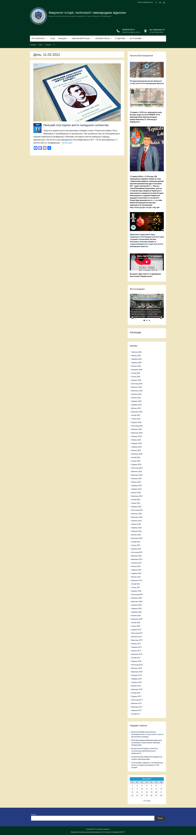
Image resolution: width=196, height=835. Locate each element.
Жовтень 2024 (136, 429)
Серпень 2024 (136, 436)
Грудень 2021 (136, 549)
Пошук (33, 814)
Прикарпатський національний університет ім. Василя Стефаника (95, 832)
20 (156, 792)
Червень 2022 (136, 528)
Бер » (149, 801)
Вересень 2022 (136, 517)
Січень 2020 (135, 626)
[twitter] (160, 2)
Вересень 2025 (136, 391)
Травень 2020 (136, 612)
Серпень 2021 (136, 563)
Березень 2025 (136, 412)
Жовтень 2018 (136, 668)
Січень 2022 (135, 545)
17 (142, 792)
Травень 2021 (136, 573)
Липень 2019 (136, 644)
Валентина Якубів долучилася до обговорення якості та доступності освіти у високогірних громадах (147, 734)
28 (161, 795)
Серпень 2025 (136, 394)
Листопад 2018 (137, 665)
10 (142, 789)
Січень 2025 (135, 419)
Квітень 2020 (136, 615)
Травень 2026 (136, 362)
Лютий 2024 (135, 457)
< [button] (132, 317)
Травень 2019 (136, 647)
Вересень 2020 (136, 601)
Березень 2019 (136, 654)
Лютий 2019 (135, 658)
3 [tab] (149, 320)
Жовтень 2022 (136, 514)
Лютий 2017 (135, 714)
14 (161, 789)
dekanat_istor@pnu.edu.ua (131, 32)
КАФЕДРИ (62, 39)
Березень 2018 (136, 689)
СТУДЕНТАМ (120, 39)
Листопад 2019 (137, 633)
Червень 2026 (136, 359)
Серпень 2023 (136, 478)
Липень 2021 (136, 566)
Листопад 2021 (137, 552)
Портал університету (145, 2)
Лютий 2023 (135, 500)
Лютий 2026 (135, 373)
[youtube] (164, 2)
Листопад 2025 (137, 384)
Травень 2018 (136, 682)
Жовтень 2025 (136, 387)
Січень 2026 (135, 377)
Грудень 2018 (136, 661)
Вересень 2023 (136, 475)
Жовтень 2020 (136, 598)
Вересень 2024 (136, 433)
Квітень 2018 (136, 686)
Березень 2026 (136, 370)
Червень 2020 (136, 608)
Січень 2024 (135, 461)
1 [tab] (144, 320)
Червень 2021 (136, 570)
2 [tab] (146, 320)
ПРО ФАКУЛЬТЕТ (38, 39)
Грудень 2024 (136, 422)
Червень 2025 (136, 401)
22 (132, 795)
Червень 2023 (136, 485)
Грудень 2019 (136, 630)
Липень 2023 (136, 482)
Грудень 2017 (136, 696)
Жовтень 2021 (136, 556)
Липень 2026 (136, 355)
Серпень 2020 (136, 605)
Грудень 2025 (136, 380)
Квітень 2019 (136, 651)
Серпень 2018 (136, 675)
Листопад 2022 (137, 510)
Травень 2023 (136, 489)
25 (147, 795)
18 (147, 792)
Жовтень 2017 (136, 703)
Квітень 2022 (136, 535)
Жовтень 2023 (136, 471)
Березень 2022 (136, 538)
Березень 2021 (136, 580)
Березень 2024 (136, 454)
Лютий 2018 (135, 693)
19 (151, 792)
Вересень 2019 (136, 640)
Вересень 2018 (136, 672)
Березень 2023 (136, 496)
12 (151, 789)
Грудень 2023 (136, 464)
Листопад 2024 (137, 426)
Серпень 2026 (136, 352)
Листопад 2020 (137, 594)
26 (151, 795)
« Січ (144, 801)
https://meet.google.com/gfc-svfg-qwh (144, 207)
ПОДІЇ (52, 39)
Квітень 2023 (136, 492)
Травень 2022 (136, 531)
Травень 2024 (136, 447)
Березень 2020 (136, 619)
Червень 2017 (136, 710)
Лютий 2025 (135, 415)
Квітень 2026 (136, 366)
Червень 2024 (136, 443)
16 (137, 792)
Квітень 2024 (136, 450)
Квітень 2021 (136, 577)
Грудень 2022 (136, 507)
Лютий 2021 (135, 584)
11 (147, 789)
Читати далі (66, 143)
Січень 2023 (135, 503)
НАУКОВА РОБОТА (102, 39)
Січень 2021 (135, 587)
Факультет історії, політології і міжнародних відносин (87, 12)
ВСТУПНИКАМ (135, 39)
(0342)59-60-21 (128, 30)
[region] (147, 306)
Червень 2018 (136, 679)
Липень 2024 (136, 440)
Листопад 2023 (137, 468)
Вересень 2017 (136, 707)
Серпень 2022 (136, 521)
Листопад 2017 (137, 700)
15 (132, 792)
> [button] (161, 317)
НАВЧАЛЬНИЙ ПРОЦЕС (81, 39)
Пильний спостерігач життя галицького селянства (76, 125)
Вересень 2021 (136, 559)
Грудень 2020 (136, 591)
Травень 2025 (136, 405)
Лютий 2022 (135, 542)
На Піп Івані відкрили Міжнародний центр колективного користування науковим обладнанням (146, 742)
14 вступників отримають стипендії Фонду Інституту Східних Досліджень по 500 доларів (147, 765)
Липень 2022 (136, 524)
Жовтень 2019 (136, 637)
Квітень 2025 (136, 408)
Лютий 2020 (135, 623)
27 (156, 795)
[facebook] (156, 2)
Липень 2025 (136, 398)
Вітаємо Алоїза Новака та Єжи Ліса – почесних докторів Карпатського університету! (145, 751)
